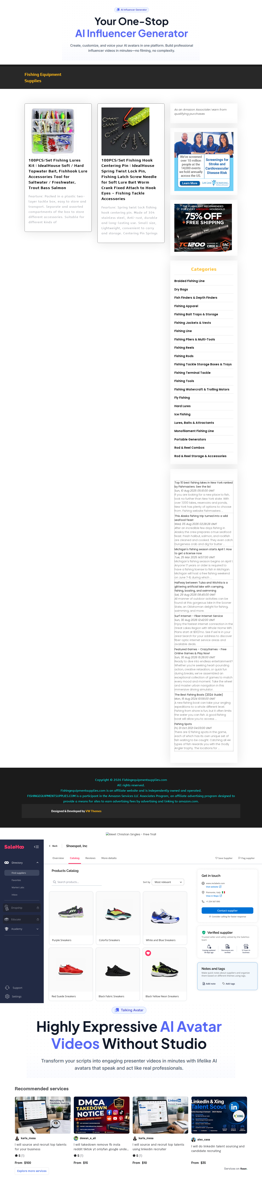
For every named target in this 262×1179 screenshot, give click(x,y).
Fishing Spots (183, 724)
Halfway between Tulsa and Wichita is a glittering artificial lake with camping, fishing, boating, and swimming (201, 587)
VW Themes (93, 811)
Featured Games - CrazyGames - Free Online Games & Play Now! (201, 651)
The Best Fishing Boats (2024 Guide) (199, 695)
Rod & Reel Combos (189, 448)
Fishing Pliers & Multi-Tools (194, 339)
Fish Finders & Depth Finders (195, 298)
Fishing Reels (184, 348)
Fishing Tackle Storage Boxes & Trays (203, 364)
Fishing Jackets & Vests (192, 323)
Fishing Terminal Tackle (192, 373)
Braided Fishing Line (189, 281)
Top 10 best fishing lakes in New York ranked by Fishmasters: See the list (204, 485)
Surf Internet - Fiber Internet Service (199, 616)
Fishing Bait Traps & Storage (196, 314)
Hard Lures (182, 406)
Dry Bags (181, 289)
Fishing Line (183, 331)
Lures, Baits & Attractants (194, 423)
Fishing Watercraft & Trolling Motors (201, 389)
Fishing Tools (184, 381)
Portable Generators (190, 439)
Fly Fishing (182, 398)
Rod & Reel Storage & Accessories (200, 456)
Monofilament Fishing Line (194, 431)
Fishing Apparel (186, 306)
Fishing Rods (184, 356)
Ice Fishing (182, 414)
